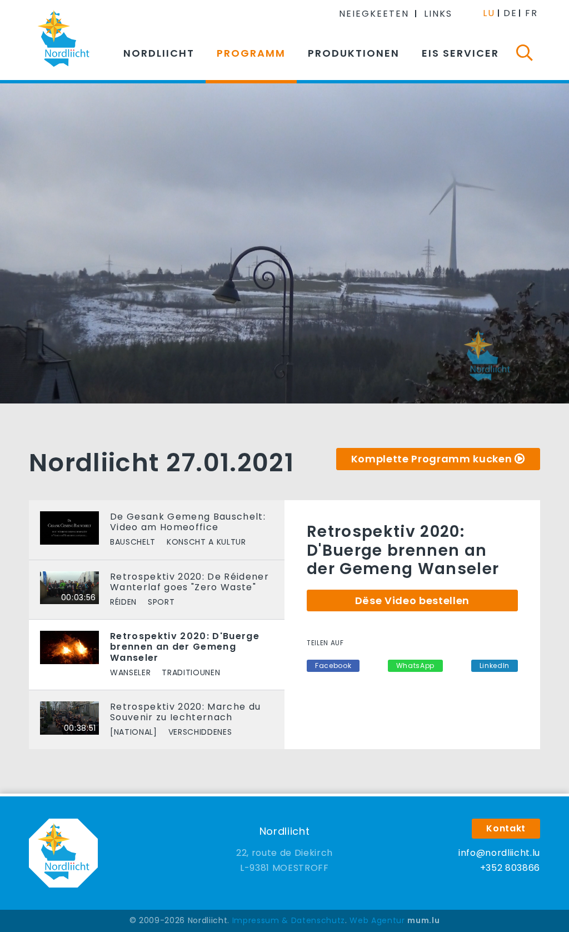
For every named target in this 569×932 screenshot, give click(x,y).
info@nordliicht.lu (499, 852)
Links (438, 13)
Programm (251, 53)
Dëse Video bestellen (412, 600)
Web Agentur (377, 920)
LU (489, 13)
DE (510, 13)
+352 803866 (510, 867)
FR (531, 13)
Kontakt (506, 828)
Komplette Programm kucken (431, 459)
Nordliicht (158, 53)
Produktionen (354, 53)
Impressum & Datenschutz (288, 920)
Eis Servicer (460, 53)
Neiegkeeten (374, 13)
